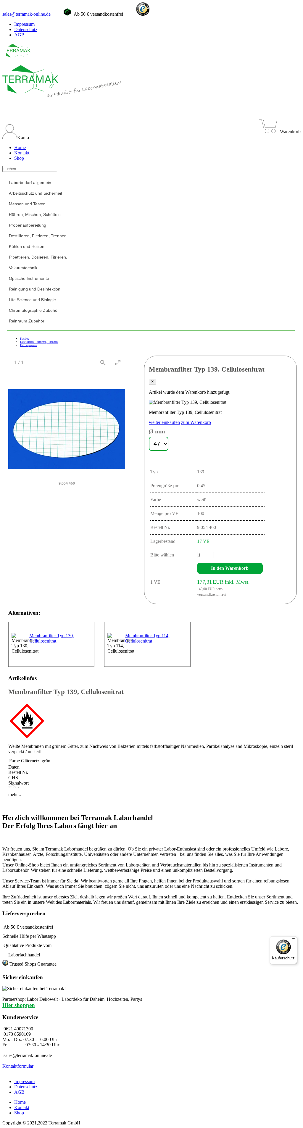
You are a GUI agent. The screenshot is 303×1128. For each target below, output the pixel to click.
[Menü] (293, 939)
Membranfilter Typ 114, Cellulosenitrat (147, 638)
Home (20, 147)
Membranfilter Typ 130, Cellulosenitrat (51, 638)
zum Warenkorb (196, 422)
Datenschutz (25, 29)
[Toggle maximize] (117, 362)
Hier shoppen (18, 1005)
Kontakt (21, 152)
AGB (19, 34)
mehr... (14, 794)
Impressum (24, 24)
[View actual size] (103, 362)
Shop (19, 158)
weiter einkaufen (164, 422)
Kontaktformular (17, 1066)
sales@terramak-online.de (26, 14)
